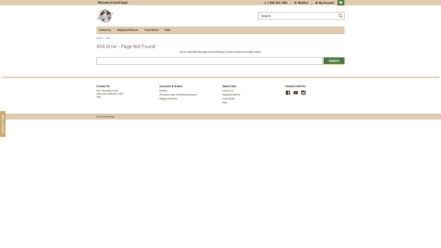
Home (99, 38)
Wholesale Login (167, 95)
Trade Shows (151, 30)
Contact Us (105, 30)
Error (108, 38)
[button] (3, 124)
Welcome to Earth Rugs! (111, 2)
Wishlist (303, 2)
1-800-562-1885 (277, 2)
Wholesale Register (187, 95)
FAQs (167, 30)
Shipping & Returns (127, 30)
